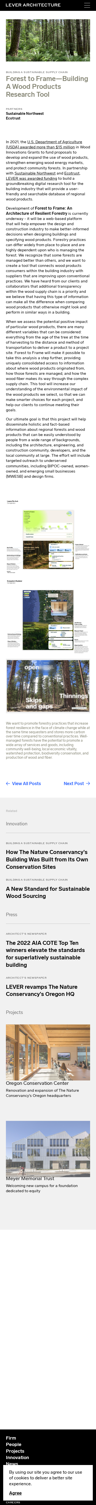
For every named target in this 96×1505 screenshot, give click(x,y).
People (13, 1444)
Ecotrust (72, 173)
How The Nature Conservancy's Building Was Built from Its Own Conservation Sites (47, 856)
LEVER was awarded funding (31, 178)
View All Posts (26, 783)
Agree (15, 1493)
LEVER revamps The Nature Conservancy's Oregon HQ (42, 986)
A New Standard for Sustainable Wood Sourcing (48, 888)
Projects (15, 1451)
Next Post (74, 783)
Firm (11, 1438)
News (12, 1464)
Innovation (17, 1457)
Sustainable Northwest (35, 173)
